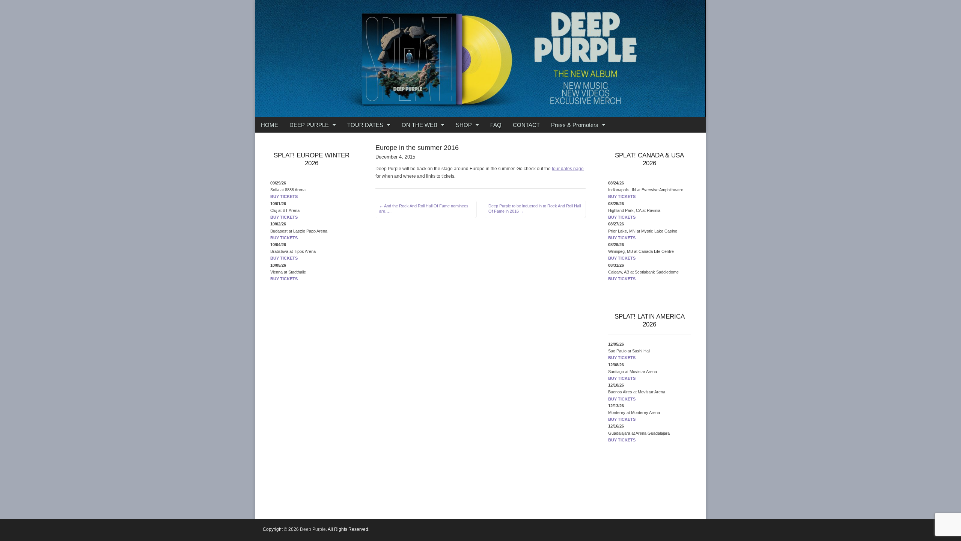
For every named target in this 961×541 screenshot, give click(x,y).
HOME (269, 125)
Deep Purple (313, 529)
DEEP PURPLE (309, 125)
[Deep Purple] (480, 58)
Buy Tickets (284, 196)
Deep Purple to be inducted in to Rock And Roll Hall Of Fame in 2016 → (534, 208)
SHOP (464, 125)
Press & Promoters (574, 125)
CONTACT (526, 125)
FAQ (496, 125)
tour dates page (568, 168)
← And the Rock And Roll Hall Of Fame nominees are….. (423, 208)
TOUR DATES (365, 125)
